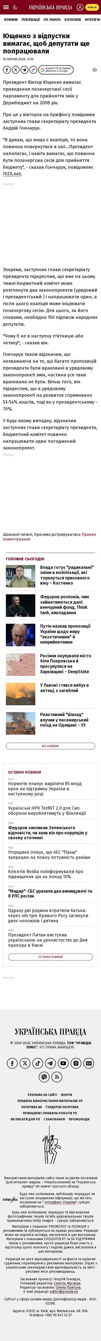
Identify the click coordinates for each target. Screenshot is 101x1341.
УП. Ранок (52, 20)
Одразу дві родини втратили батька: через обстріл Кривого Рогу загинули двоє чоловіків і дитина (48, 915)
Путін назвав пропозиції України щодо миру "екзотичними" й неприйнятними (65, 634)
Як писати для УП (25, 1119)
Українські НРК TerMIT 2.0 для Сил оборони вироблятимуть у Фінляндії (47, 810)
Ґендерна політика (62, 1107)
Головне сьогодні (25, 559)
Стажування (54, 1119)
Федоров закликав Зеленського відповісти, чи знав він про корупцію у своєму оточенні (47, 832)
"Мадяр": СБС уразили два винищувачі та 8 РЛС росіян (50, 893)
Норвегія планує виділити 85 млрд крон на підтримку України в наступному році (45, 788)
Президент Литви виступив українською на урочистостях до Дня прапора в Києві (48, 940)
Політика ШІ (31, 1107)
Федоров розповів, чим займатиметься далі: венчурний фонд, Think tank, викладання (64, 604)
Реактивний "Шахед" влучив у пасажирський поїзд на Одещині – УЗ (64, 720)
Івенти (66, 1095)
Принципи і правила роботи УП (50, 1113)
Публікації (31, 20)
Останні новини (24, 772)
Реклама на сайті (42, 1095)
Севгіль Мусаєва (67, 1283)
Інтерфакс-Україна (60, 1202)
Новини (11, 20)
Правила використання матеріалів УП (50, 1101)
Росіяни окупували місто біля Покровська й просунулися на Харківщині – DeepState (65, 663)
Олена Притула (68, 1287)
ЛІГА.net (12, 174)
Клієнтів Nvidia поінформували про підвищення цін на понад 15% (45, 874)
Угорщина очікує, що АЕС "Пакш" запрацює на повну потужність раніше (49, 855)
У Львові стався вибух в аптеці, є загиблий (64, 687)
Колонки (72, 20)
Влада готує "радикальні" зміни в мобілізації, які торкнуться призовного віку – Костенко (67, 575)
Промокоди (79, 1119)
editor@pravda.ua (64, 1292)
